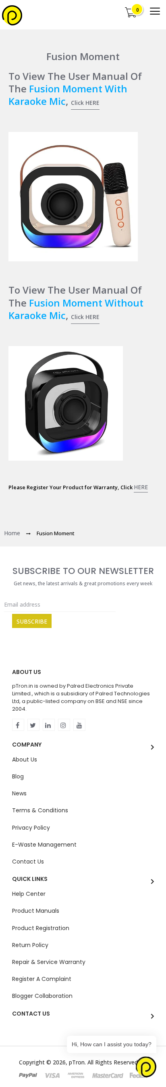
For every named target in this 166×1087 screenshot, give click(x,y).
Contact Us (28, 861)
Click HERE (85, 102)
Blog (18, 776)
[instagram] (64, 725)
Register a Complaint (41, 979)
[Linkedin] (49, 725)
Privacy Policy (31, 828)
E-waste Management (44, 845)
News (19, 793)
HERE (141, 487)
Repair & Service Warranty (48, 962)
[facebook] (18, 725)
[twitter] (33, 725)
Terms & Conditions (40, 810)
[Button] (155, 11)
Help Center (29, 894)
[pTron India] (12, 15)
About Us (24, 759)
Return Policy (30, 945)
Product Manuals (35, 911)
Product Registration (40, 928)
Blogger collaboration (42, 996)
